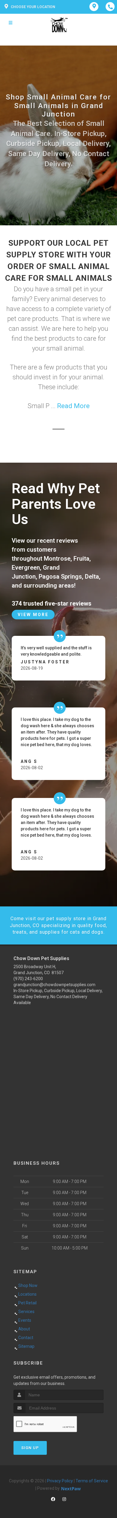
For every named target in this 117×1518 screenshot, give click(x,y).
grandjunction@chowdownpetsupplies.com (54, 984)
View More (33, 614)
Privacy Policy (60, 1480)
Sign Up (30, 1447)
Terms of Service (92, 1480)
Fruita (81, 558)
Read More (73, 406)
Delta (92, 576)
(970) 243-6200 (28, 978)
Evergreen (26, 567)
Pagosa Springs (60, 576)
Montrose (57, 558)
